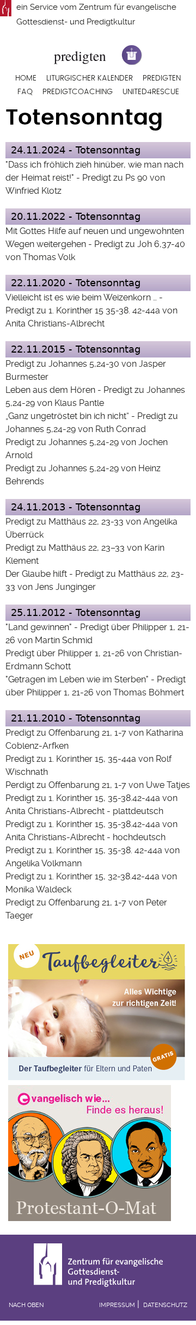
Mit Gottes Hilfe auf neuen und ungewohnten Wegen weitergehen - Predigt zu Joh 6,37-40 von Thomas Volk (95, 244)
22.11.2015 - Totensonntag (75, 349)
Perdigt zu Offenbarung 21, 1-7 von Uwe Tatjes (97, 785)
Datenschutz (165, 1305)
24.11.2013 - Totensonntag (75, 507)
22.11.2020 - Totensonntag (75, 282)
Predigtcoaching (77, 92)
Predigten (162, 78)
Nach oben (26, 1305)
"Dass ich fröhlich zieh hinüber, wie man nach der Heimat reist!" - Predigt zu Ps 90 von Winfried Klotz (94, 177)
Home (25, 78)
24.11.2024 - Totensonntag (75, 150)
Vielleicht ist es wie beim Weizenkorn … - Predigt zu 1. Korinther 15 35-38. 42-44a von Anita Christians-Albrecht (91, 310)
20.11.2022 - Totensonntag (75, 216)
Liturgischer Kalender (89, 78)
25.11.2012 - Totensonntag (75, 612)
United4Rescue (150, 92)
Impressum (117, 1305)
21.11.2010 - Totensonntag (75, 718)
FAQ (25, 92)
